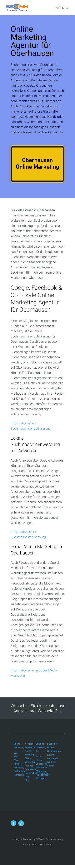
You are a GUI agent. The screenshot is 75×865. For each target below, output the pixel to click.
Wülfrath (51, 762)
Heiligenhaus (43, 774)
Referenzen (30, 747)
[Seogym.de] (17, 7)
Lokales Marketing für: (41, 747)
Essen (39, 756)
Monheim (41, 771)
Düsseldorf (52, 743)
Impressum (31, 769)
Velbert (50, 765)
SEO (16, 756)
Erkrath (51, 754)
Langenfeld (42, 763)
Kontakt (29, 743)
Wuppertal (52, 758)
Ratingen (40, 778)
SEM (16, 752)
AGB (27, 776)
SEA (16, 760)
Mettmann (41, 767)
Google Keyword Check (29, 755)
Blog (27, 780)
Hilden (50, 747)
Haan (39, 760)
